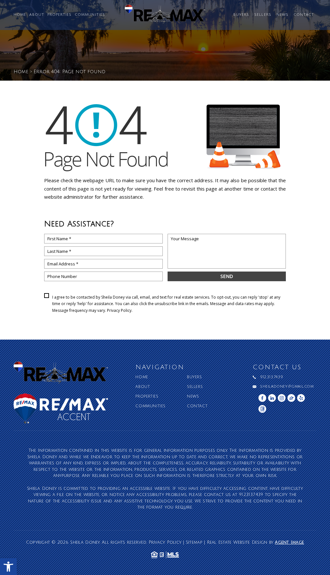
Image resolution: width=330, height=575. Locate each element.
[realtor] (262, 409)
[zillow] (291, 398)
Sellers (262, 15)
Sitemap (194, 542)
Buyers (241, 15)
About (36, 15)
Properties (59, 15)
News (282, 15)
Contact (304, 15)
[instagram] (282, 398)
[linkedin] (272, 398)
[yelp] (301, 398)
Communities (90, 15)
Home (20, 15)
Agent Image (289, 542)
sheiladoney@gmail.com (287, 387)
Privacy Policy (119, 310)
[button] (8, 566)
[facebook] (262, 398)
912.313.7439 (271, 377)
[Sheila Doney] (165, 16)
